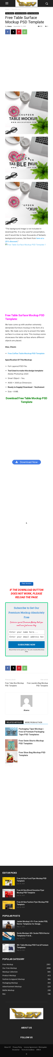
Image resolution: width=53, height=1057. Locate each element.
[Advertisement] (26, 64)
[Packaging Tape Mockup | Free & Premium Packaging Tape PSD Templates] (11, 731)
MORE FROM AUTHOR (33, 722)
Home (7, 9)
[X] (13, 31)
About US (7, 1047)
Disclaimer (16, 1050)
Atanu (9, 26)
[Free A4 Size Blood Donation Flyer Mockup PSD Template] (8, 893)
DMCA (38, 1050)
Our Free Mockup (33, 13)
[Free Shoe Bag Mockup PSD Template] (11, 757)
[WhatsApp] (24, 31)
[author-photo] (26, 707)
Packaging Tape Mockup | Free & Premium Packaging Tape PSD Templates (31, 732)
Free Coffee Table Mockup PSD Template (26, 353)
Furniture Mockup (21, 13)
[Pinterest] (19, 31)
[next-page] (10, 764)
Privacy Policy (17, 1047)
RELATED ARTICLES (14, 722)
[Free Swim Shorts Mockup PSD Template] (11, 745)
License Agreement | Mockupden (35, 1047)
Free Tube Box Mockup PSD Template (14, 684)
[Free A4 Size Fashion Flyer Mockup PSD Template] (8, 905)
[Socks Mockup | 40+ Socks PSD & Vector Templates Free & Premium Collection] (8, 936)
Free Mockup (16, 9)
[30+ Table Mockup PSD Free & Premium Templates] (8, 948)
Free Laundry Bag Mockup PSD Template (37, 684)
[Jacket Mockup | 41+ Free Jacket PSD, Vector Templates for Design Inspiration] (8, 924)
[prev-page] (6, 764)
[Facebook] (7, 31)
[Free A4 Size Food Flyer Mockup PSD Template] (8, 881)
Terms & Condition (28, 1050)
